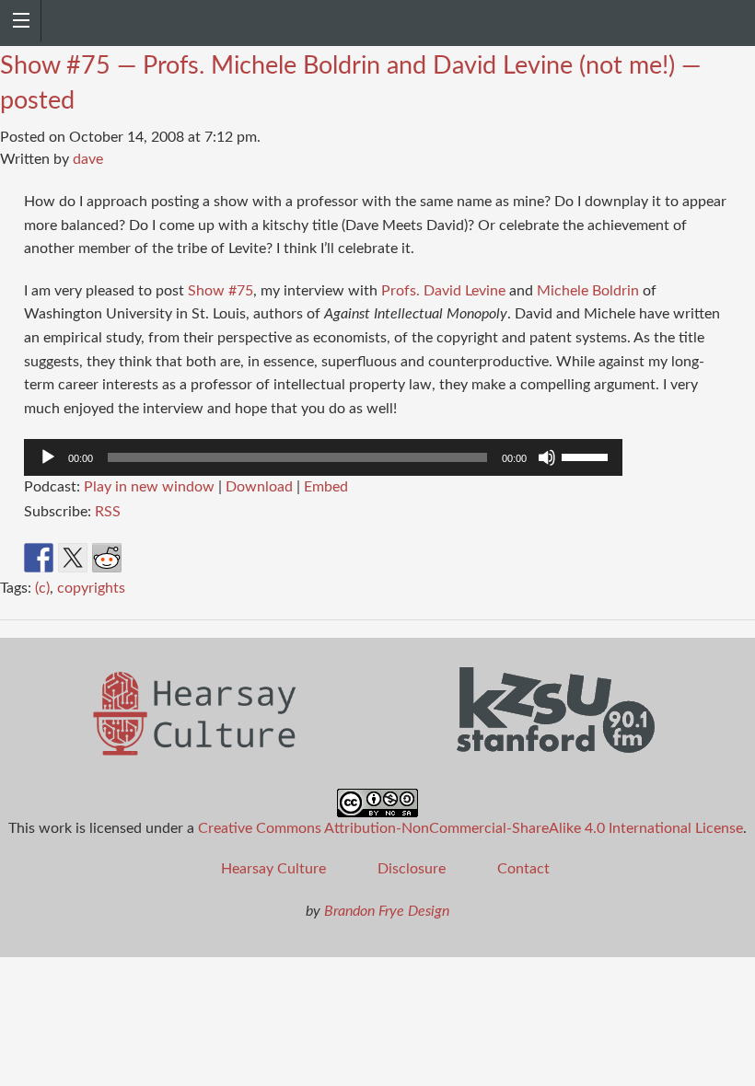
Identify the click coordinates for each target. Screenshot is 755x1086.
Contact (523, 868)
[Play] (48, 457)
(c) (42, 588)
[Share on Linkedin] (175, 557)
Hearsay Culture (273, 868)
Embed (326, 486)
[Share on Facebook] (38, 557)
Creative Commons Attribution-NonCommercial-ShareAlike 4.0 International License (470, 828)
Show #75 (220, 290)
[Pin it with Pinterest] (141, 557)
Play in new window (149, 486)
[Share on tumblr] (209, 557)
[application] (323, 457)
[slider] (587, 455)
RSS (108, 511)
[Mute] (547, 457)
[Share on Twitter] (72, 557)
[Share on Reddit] (107, 557)
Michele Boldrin (588, 290)
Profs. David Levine (443, 290)
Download (259, 486)
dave (88, 159)
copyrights (91, 588)
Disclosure (412, 868)
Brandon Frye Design (386, 911)
